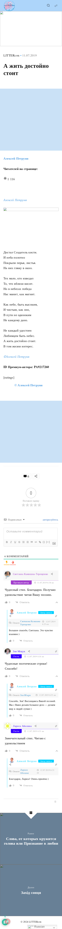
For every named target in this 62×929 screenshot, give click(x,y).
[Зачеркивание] (19, 542)
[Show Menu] (56, 5)
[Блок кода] (36, 542)
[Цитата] (31, 542)
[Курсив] (11, 542)
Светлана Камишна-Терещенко (30, 574)
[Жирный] (7, 542)
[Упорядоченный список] (23, 542)
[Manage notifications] (7, 921)
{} (44, 542)
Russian (39, 926)
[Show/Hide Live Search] (48, 5)
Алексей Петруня (15, 158)
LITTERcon (11, 55)
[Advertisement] (31, 120)
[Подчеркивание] (15, 542)
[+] (48, 542)
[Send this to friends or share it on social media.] (36, 476)
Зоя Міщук (25, 695)
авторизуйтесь (50, 519)
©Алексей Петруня (16, 356)
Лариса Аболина (24, 771)
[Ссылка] (40, 542)
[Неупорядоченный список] (27, 542)
